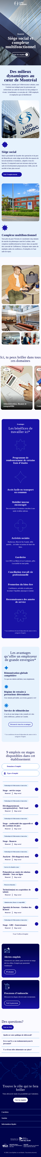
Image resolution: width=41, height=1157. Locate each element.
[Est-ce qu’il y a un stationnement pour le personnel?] (20, 1042)
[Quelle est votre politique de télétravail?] (20, 1035)
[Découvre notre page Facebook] (15, 1132)
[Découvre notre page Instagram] (20, 1132)
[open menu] (3, 3)
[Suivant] (38, 388)
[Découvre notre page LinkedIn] (9, 1132)
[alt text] (20, 3)
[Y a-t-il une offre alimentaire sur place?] (20, 1050)
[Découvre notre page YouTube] (25, 1132)
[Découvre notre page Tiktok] (31, 1132)
